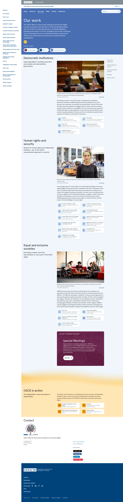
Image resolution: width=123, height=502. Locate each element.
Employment (27, 480)
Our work (41, 11)
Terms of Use (27, 497)
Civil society (6, 13)
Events (54, 11)
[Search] (119, 11)
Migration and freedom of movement (9, 53)
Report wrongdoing (56, 497)
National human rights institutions (8, 57)
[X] (32, 486)
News (48, 11)
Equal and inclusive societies (112, 70)
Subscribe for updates (29, 483)
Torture (5, 61)
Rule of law (6, 17)
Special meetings (7, 86)
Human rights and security (111, 65)
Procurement (35, 497)
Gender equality (7, 82)
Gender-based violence (9, 34)
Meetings (109, 74)
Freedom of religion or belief (10, 27)
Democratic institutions (110, 61)
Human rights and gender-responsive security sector (10, 45)
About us (32, 11)
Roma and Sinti (7, 79)
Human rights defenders (9, 37)
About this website (45, 497)
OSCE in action (111, 77)
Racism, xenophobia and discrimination (9, 75)
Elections (5, 10)
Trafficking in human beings (10, 64)
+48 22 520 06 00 (80, 441)
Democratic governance (9, 20)
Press (25, 488)
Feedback (65, 497)
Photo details (101, 97)
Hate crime (6, 68)
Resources (62, 11)
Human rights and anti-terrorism (11, 49)
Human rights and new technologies (8, 41)
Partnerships (27, 491)
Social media (27, 486)
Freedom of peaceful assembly (11, 30)
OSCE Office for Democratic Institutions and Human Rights (39, 6)
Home (25, 11)
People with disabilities (9, 71)
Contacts (26, 477)
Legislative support (8, 24)
